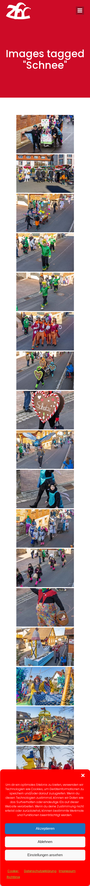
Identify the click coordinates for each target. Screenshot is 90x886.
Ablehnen (45, 842)
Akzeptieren (45, 828)
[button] (82, 775)
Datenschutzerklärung (40, 871)
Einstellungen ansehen (45, 855)
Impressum (67, 871)
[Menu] (80, 10)
